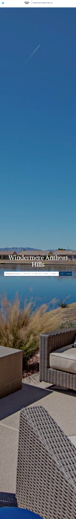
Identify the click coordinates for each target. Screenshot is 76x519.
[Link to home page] (27, 3)
